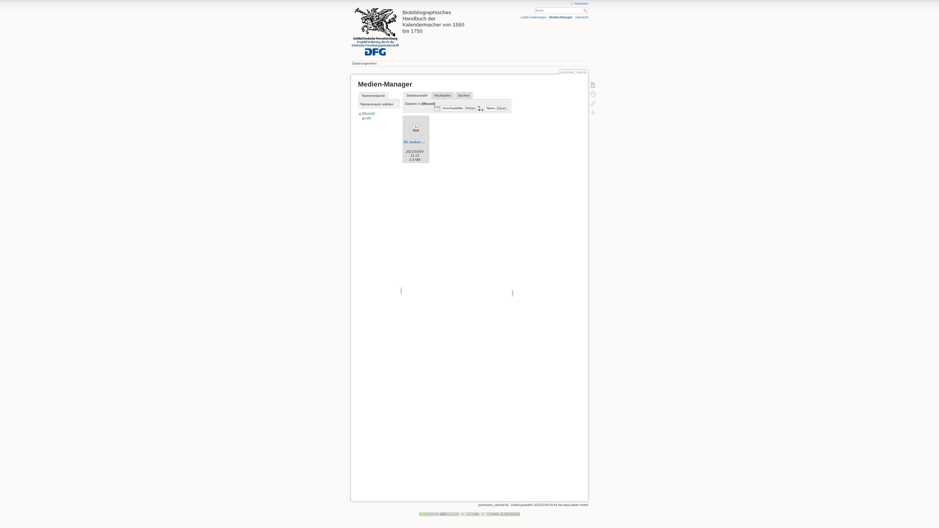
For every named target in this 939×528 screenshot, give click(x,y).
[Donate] (429, 514)
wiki (368, 118)
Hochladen (442, 95)
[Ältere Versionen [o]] (593, 94)
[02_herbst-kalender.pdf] (416, 128)
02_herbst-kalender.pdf (423, 142)
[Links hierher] (593, 103)
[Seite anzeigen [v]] (593, 85)
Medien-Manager (560, 17)
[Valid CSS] (490, 514)
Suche (585, 10)
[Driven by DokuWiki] (510, 514)
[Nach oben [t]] (593, 113)
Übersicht (581, 17)
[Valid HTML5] (469, 514)
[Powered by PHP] (449, 514)
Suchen (464, 95)
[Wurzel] (368, 113)
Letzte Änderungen (533, 17)
